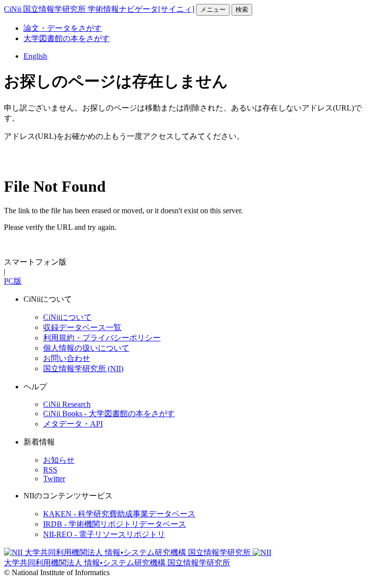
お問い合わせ (66, 358)
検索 (241, 9)
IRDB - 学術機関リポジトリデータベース (114, 524)
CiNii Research (67, 404)
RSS (50, 470)
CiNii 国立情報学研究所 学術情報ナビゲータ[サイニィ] (99, 9)
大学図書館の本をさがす (67, 38)
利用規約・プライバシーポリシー (102, 338)
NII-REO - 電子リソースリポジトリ (104, 534)
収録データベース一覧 (82, 327)
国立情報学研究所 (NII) (83, 368)
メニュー (213, 9)
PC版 (13, 281)
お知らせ (58, 460)
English (35, 56)
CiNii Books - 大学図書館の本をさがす (109, 413)
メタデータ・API (73, 424)
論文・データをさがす (63, 28)
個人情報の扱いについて (86, 348)
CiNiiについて (67, 317)
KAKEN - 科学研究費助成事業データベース (119, 514)
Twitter (54, 478)
